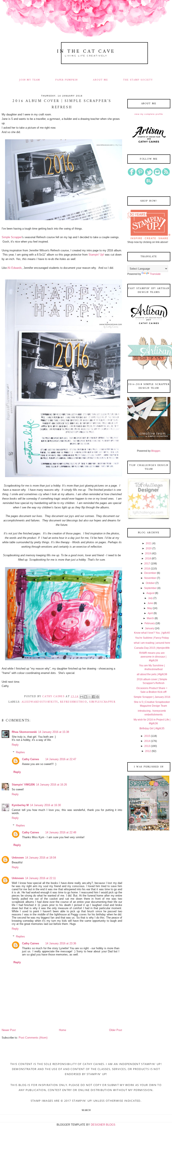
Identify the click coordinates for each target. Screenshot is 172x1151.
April (150, 613)
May (149, 608)
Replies (20, 752)
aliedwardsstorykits (40, 701)
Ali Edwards (14, 267)
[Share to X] (89, 697)
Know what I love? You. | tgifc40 (152, 632)
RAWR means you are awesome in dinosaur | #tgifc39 (153, 656)
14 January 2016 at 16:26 (51, 784)
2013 (147, 746)
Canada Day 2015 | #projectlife (152, 647)
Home (62, 1030)
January (149, 628)
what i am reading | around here (152, 642)
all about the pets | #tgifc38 (152, 674)
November (150, 578)
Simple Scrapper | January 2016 (152, 697)
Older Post (115, 1030)
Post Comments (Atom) (33, 1037)
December (150, 573)
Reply (15, 744)
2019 (148, 553)
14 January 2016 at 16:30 (45, 805)
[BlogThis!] (85, 697)
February (150, 623)
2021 (149, 543)
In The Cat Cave (86, 51)
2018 (148, 558)
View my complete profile (148, 114)
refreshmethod (73, 701)
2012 (148, 751)
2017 (147, 563)
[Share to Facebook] (93, 697)
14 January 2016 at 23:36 (60, 943)
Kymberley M (20, 805)
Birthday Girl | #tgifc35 (151, 728)
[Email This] (81, 697)
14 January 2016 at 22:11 (40, 878)
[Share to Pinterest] (97, 697)
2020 (149, 548)
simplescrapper (102, 701)
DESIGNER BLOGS (103, 1124)
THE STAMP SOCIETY (138, 80)
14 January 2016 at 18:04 (40, 857)
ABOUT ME (100, 80)
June (150, 603)
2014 (147, 741)
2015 (147, 736)
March (150, 618)
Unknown (18, 857)
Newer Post (9, 1030)
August (150, 593)
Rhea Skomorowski (24, 731)
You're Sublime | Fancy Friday (152, 637)
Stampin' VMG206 (23, 784)
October (150, 583)
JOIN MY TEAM (29, 80)
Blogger (155, 450)
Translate (155, 274)
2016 (147, 568)
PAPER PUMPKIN (66, 80)
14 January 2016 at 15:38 (53, 731)
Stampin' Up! (96, 254)
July (150, 598)
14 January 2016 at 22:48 (60, 832)
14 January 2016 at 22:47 (60, 759)
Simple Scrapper (12, 237)
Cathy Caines (30, 759)
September (150, 588)
